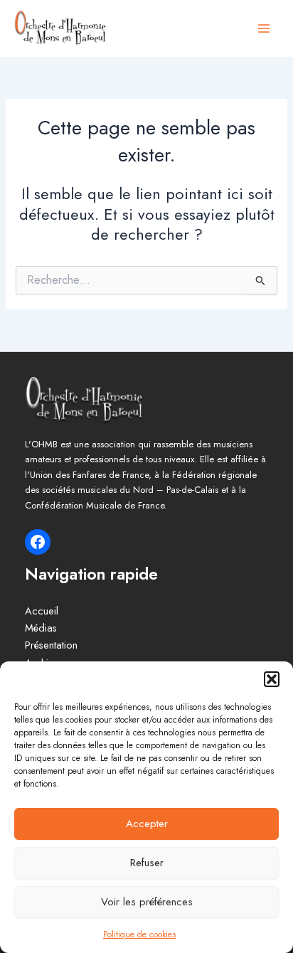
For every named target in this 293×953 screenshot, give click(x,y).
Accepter (147, 823)
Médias (41, 627)
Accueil (41, 610)
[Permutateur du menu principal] (264, 28)
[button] (272, 679)
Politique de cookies (139, 934)
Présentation (51, 644)
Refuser (147, 863)
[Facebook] (37, 542)
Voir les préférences (147, 902)
